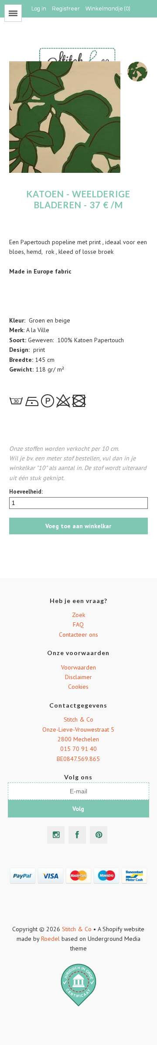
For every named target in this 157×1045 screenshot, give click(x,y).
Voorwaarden (78, 667)
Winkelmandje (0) (107, 9)
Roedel (50, 939)
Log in (38, 9)
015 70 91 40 (78, 749)
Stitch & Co (78, 719)
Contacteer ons (78, 634)
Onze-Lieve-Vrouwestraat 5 (78, 729)
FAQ (78, 624)
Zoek (78, 615)
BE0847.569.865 (78, 759)
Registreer (66, 9)
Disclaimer (78, 677)
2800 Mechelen (78, 739)
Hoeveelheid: (26, 491)
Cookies (78, 687)
